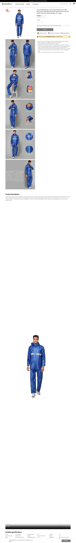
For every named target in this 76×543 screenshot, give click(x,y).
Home (6, 7)
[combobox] (64, 4)
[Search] (64, 4)
